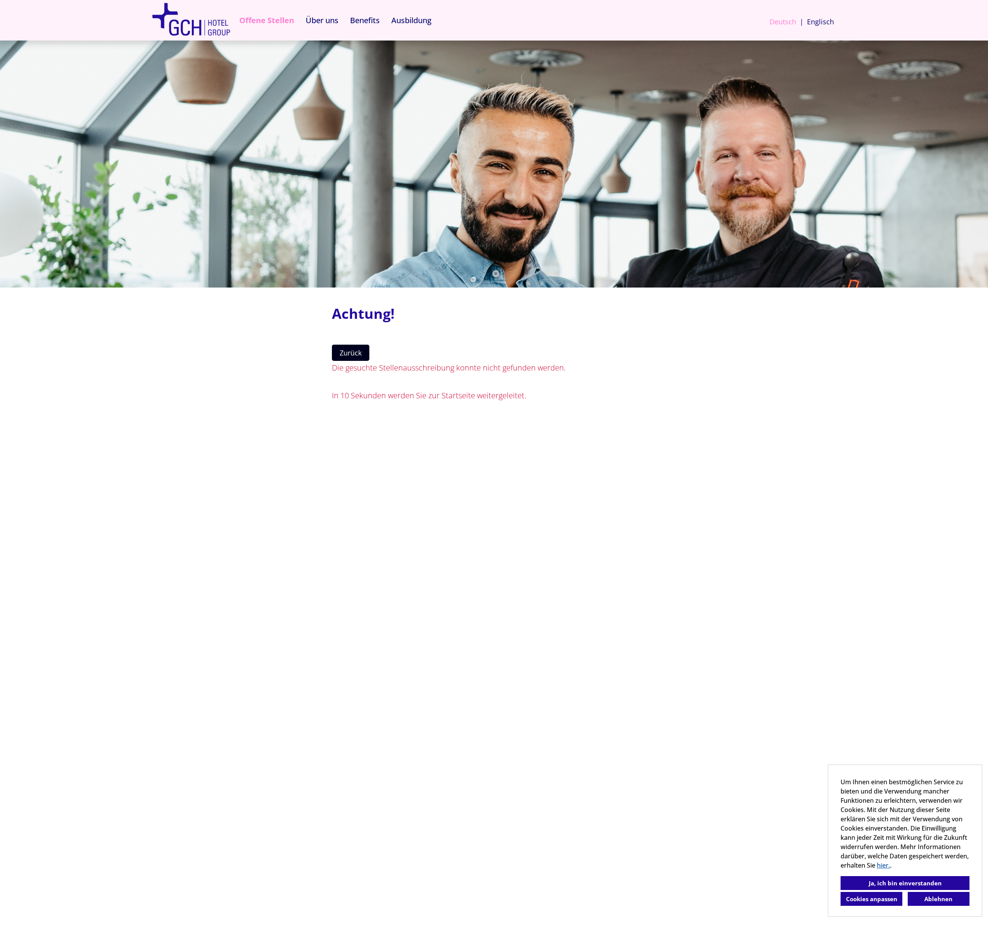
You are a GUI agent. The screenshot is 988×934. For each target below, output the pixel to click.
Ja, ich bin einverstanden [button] (905, 883)
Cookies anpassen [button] (871, 899)
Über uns (322, 20)
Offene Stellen (266, 20)
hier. (883, 865)
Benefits (365, 20)
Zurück (351, 352)
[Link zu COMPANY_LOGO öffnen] (191, 20)
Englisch (820, 21)
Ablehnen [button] (938, 899)
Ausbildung (411, 20)
